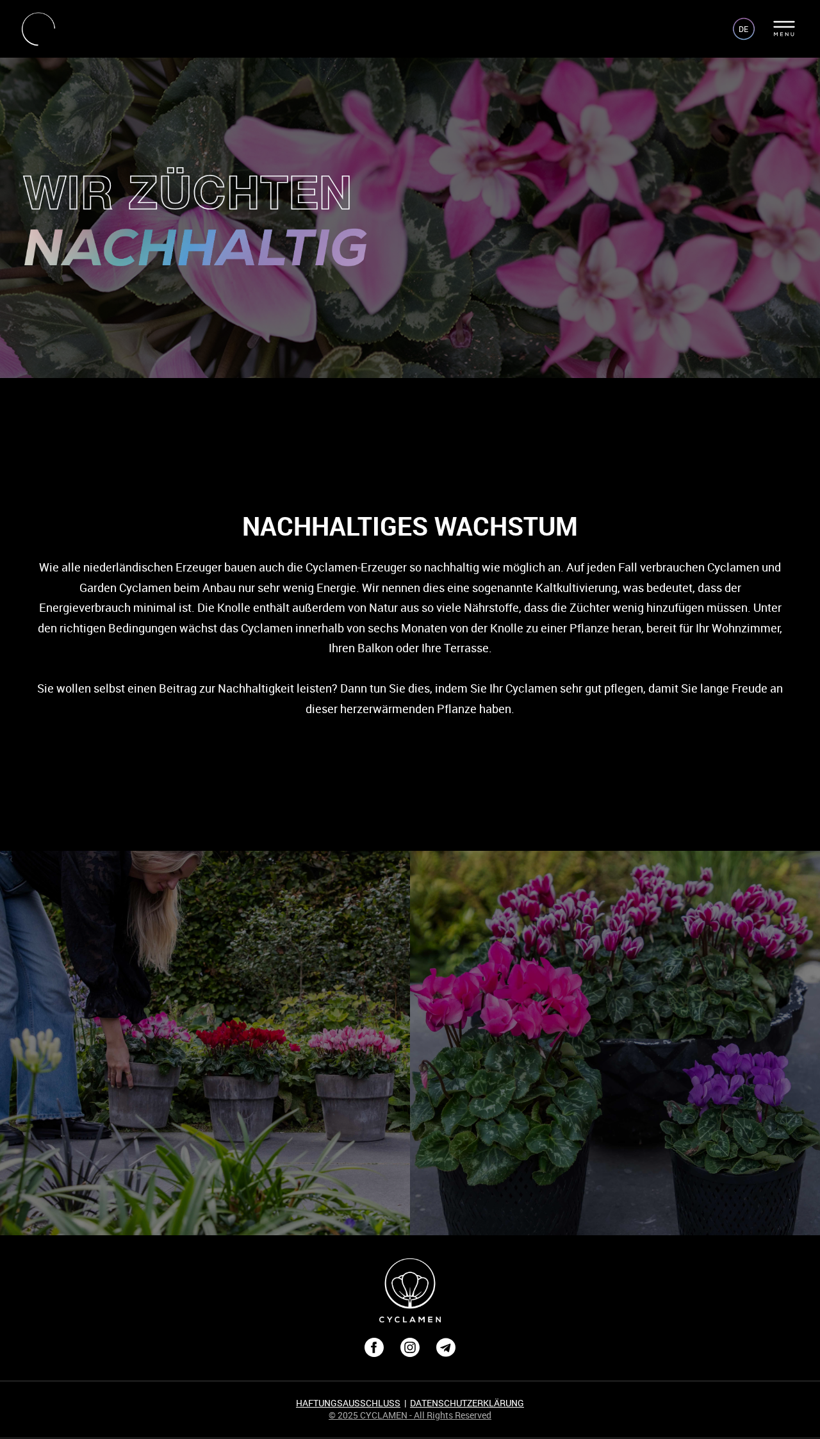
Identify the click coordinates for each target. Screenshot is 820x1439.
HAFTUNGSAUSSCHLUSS (348, 1403)
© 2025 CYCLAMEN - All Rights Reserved (410, 1415)
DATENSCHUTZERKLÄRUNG (467, 1403)
